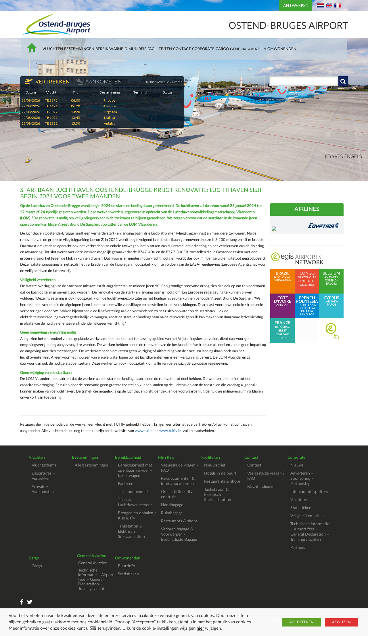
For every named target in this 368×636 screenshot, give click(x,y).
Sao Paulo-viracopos (282, 276)
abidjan (282, 301)
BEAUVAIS (282, 334)
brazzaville (307, 277)
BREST (282, 330)
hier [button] (200, 628)
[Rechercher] (343, 81)
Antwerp (331, 277)
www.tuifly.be (170, 431)
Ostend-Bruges (331, 282)
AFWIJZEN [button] (341, 622)
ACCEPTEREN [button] (301, 622)
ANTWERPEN (295, 5)
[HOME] (33, 50)
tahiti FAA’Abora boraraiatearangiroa (307, 306)
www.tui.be (144, 431)
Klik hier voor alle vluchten (163, 82)
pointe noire (307, 281)
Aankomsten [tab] (103, 81)
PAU (282, 338)
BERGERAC (282, 326)
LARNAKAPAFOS (331, 301)
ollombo (307, 284)
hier (93, 628)
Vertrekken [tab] (52, 81)
